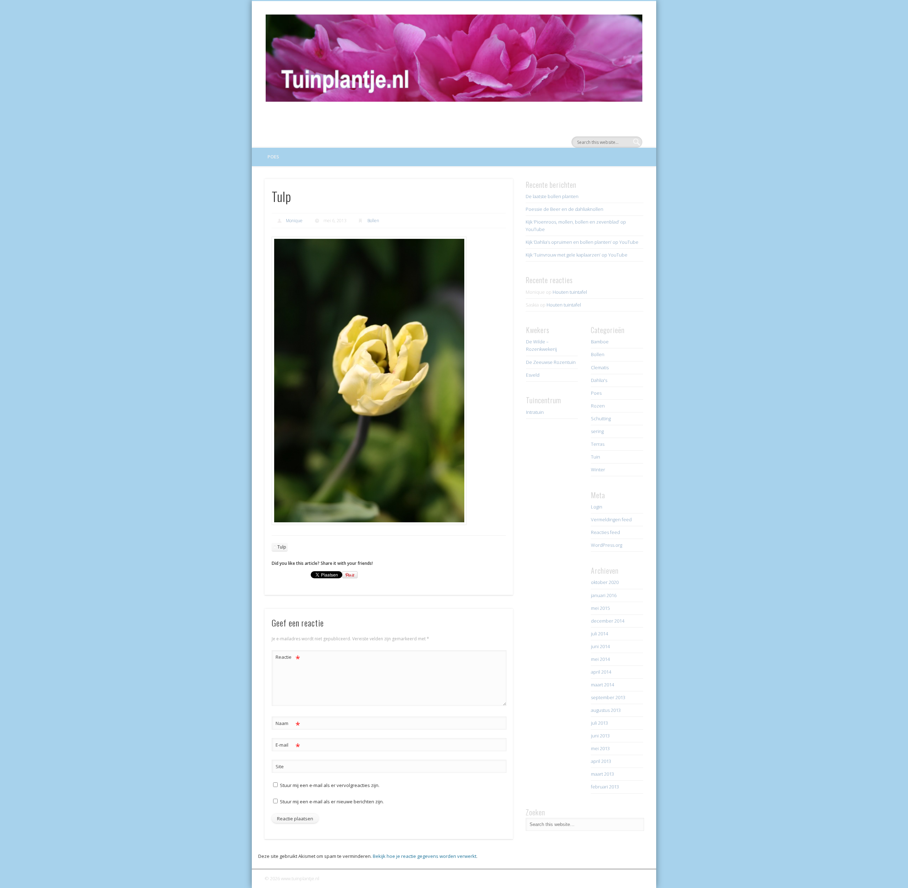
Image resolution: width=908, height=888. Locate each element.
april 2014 (601, 672)
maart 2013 (602, 774)
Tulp (281, 547)
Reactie (288, 658)
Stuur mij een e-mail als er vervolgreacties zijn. (330, 785)
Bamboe (600, 341)
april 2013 (601, 761)
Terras (597, 444)
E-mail (288, 746)
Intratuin (535, 412)
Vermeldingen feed (611, 519)
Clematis (600, 367)
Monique (294, 221)
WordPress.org (606, 545)
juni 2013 (600, 735)
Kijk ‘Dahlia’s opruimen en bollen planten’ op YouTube (582, 242)
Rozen (598, 406)
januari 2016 (603, 595)
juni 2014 (600, 646)
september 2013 (608, 697)
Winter (598, 469)
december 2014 (607, 621)
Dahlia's (599, 380)
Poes (273, 156)
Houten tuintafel (570, 292)
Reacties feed (605, 532)
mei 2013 (600, 748)
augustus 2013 (606, 710)
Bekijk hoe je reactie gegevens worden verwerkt (424, 856)
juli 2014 (599, 633)
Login (596, 507)
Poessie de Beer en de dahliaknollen (564, 209)
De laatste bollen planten (552, 196)
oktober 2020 (605, 582)
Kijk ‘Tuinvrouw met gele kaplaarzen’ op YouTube (576, 255)
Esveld (532, 375)
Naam (288, 724)
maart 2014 (602, 684)
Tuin (595, 457)
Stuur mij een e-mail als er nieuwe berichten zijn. (332, 801)
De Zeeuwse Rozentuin (551, 362)
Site (280, 766)
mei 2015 (600, 608)
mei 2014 (600, 659)
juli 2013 (599, 723)
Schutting (601, 418)
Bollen (373, 221)
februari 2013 (605, 786)
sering (597, 431)
